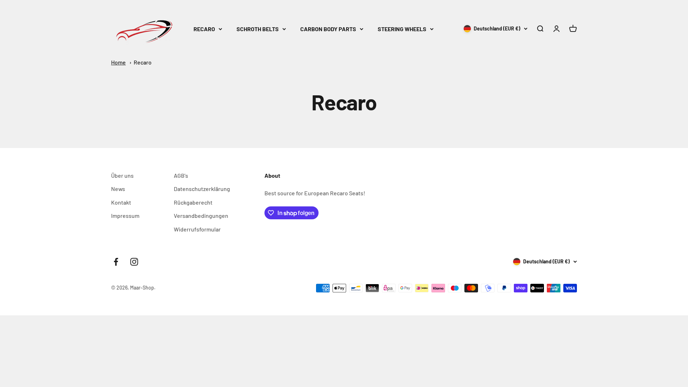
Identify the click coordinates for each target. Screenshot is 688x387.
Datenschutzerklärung (202, 188)
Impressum (125, 215)
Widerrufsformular (197, 229)
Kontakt (121, 202)
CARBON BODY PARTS (328, 28)
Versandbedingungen (201, 215)
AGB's (181, 175)
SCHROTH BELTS (257, 28)
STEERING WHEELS (402, 28)
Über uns (122, 175)
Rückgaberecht (193, 202)
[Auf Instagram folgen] (134, 262)
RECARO (204, 28)
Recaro (143, 62)
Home (118, 62)
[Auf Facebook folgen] (116, 262)
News (118, 188)
